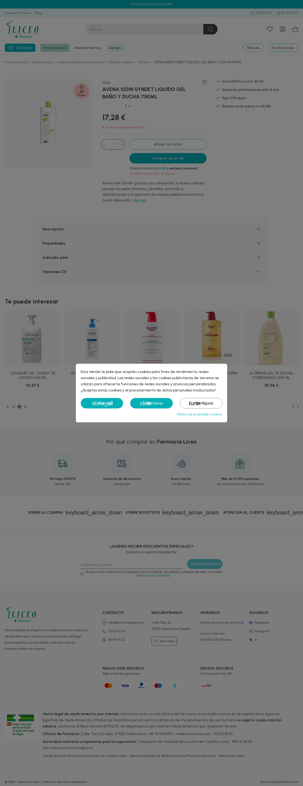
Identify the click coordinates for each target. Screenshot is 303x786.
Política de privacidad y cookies (199, 414)
